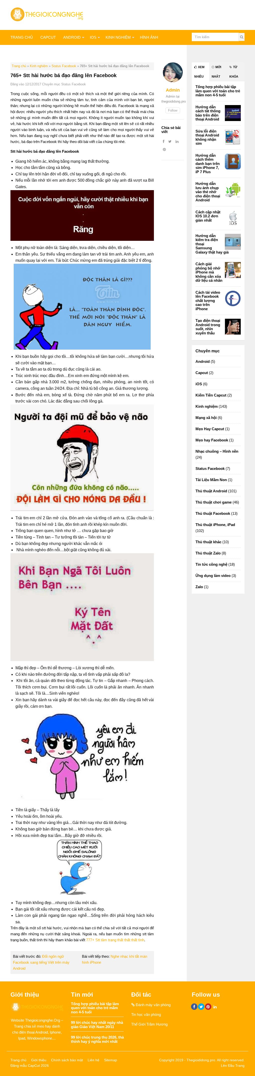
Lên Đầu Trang (233, 1066)
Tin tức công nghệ (211, 564)
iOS (93, 37)
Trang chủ (21, 37)
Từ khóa (233, 71)
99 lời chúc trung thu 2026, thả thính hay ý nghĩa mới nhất (97, 1039)
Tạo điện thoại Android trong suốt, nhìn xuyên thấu (207, 326)
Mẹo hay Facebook (211, 440)
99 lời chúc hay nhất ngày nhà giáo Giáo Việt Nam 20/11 (97, 1024)
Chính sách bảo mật (67, 1060)
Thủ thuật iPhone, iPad (215, 525)
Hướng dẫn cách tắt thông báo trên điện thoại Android (207, 113)
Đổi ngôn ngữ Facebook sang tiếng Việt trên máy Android (41, 962)
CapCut (48, 37)
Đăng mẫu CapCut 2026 (29, 1066)
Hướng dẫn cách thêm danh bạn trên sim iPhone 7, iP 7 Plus (207, 163)
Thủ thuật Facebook (212, 513)
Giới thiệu (38, 1060)
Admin (173, 90)
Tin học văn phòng (146, 1014)
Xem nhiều (199, 71)
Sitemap (110, 1060)
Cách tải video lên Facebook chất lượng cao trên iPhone (207, 300)
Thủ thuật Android (211, 491)
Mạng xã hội (62, 52)
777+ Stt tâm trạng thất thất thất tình (115, 940)
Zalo (199, 587)
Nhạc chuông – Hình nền (216, 451)
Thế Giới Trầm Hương (149, 1024)
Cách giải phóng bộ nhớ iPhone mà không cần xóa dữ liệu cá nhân (208, 272)
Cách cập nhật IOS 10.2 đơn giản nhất (207, 216)
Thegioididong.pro (201, 1060)
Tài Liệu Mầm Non (211, 480)
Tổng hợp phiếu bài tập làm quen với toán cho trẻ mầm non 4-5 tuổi (217, 91)
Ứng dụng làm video (213, 575)
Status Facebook (64, 66)
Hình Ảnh (149, 37)
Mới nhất (216, 71)
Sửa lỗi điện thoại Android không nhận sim (207, 137)
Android (72, 37)
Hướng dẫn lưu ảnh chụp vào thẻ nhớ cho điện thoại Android (207, 191)
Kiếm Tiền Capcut (210, 395)
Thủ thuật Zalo (26, 52)
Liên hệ (93, 1060)
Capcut (201, 373)
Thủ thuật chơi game (213, 502)
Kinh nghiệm (118, 37)
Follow (172, 110)
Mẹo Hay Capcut (209, 429)
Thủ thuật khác (98, 52)
